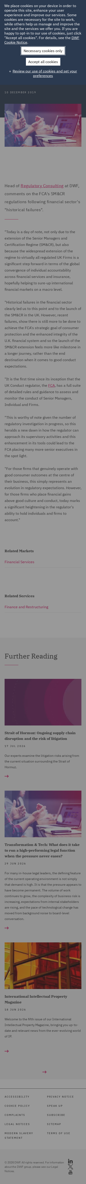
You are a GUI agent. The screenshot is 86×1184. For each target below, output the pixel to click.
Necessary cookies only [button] (43, 50)
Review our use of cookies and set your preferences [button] (45, 73)
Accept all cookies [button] (43, 61)
